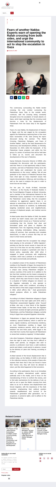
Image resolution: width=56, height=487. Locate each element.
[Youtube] (40, 461)
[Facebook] (40, 458)
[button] (39, 2)
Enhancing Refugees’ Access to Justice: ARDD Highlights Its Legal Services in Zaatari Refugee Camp (27, 434)
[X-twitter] (44, 458)
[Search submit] (12, 13)
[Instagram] (48, 458)
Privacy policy (4, 472)
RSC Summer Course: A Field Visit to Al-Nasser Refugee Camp (43, 431)
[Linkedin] (52, 458)
